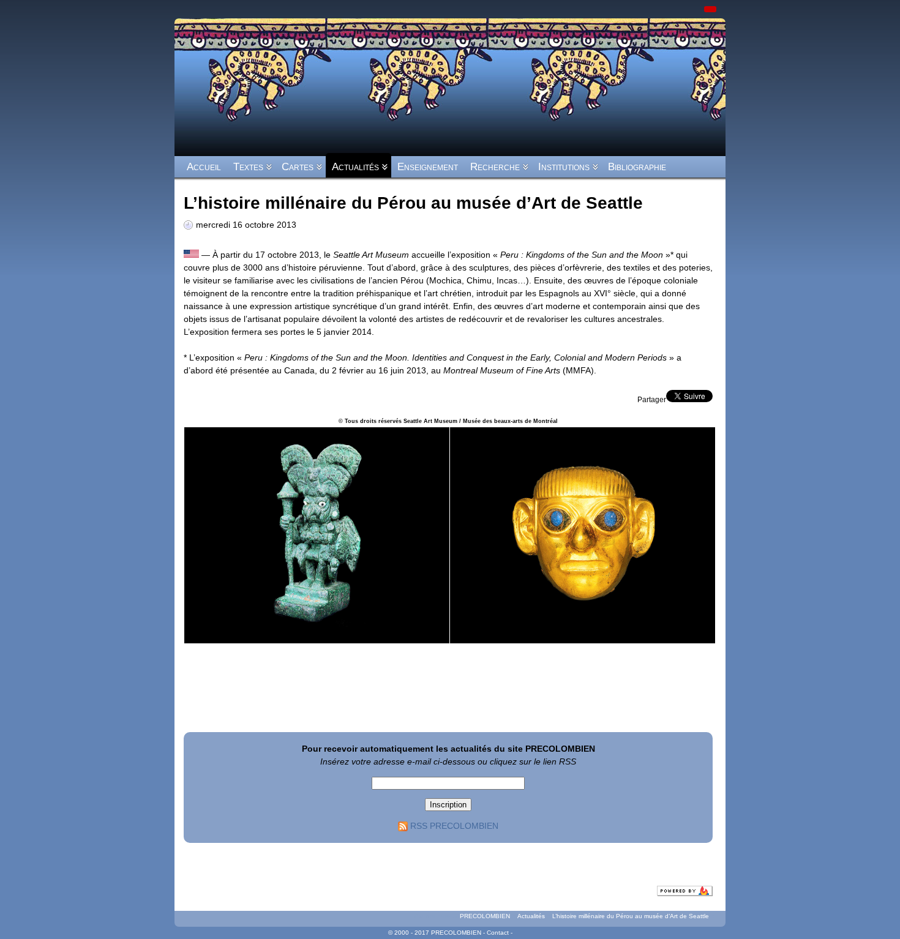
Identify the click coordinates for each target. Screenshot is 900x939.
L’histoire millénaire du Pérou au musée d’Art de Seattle (630, 916)
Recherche (495, 167)
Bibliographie (637, 167)
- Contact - (497, 932)
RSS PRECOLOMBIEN (454, 826)
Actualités (355, 167)
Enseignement (427, 167)
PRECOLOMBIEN (485, 916)
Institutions (564, 167)
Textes (248, 167)
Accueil (204, 167)
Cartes (297, 167)
